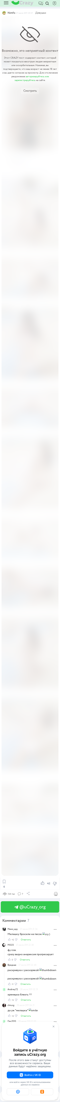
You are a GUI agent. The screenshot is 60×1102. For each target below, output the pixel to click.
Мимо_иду (13, 929)
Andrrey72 (13, 989)
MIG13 (11, 945)
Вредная (12, 965)
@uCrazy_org (32, 907)
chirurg (11, 1005)
